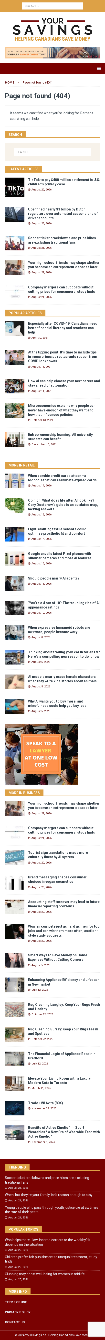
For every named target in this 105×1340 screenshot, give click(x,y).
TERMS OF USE (16, 1302)
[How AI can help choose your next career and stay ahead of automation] (14, 386)
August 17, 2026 (42, 485)
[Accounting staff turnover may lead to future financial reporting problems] (14, 907)
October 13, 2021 (42, 420)
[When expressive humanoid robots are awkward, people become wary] (14, 632)
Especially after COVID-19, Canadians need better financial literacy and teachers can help (62, 328)
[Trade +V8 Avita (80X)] (14, 1108)
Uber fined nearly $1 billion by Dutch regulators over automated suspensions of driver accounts (63, 213)
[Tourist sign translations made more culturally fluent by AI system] (14, 857)
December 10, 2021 (44, 444)
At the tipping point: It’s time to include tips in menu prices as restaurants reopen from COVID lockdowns (62, 356)
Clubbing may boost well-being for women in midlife (45, 1274)
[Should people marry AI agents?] (14, 583)
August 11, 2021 (42, 366)
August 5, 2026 (41, 686)
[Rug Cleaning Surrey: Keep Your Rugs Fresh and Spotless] (14, 1034)
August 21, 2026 (42, 247)
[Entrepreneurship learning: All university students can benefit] (14, 439)
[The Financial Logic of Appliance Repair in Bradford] (14, 1059)
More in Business (24, 793)
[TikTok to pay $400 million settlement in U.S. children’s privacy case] (14, 187)
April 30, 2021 (40, 337)
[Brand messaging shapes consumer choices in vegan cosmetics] (14, 882)
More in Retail (22, 465)
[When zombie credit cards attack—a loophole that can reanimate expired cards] (14, 481)
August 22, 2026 (42, 189)
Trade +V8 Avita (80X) (45, 1103)
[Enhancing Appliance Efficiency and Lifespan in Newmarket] (14, 985)
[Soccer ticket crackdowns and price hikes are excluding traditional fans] (14, 243)
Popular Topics (23, 1229)
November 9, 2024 (43, 1142)
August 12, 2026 (42, 563)
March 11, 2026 (41, 1088)
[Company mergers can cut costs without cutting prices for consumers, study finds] (14, 292)
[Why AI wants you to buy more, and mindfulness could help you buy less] (14, 706)
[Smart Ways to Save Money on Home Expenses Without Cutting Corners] (14, 960)
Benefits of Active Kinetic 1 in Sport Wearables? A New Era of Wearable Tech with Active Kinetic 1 (64, 1132)
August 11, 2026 (42, 583)
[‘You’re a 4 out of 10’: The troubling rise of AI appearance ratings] (14, 608)
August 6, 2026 (41, 662)
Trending (17, 1167)
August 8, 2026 (41, 637)
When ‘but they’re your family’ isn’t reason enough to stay (49, 1195)
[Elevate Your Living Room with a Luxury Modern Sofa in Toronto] (14, 1083)
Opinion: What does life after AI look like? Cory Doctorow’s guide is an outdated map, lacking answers (63, 504)
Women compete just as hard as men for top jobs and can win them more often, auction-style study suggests (63, 930)
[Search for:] (52, 6)
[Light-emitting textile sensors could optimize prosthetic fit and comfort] (14, 534)
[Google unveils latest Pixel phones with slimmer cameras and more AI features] (14, 558)
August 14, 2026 (42, 539)
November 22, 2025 (44, 1108)
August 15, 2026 (42, 514)
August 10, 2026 (42, 612)
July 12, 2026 (40, 989)
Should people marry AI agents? (54, 578)
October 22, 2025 (42, 1014)
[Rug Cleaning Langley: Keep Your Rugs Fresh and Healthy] (14, 1009)
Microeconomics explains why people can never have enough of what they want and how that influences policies (61, 410)
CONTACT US (15, 1322)
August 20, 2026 (42, 862)
